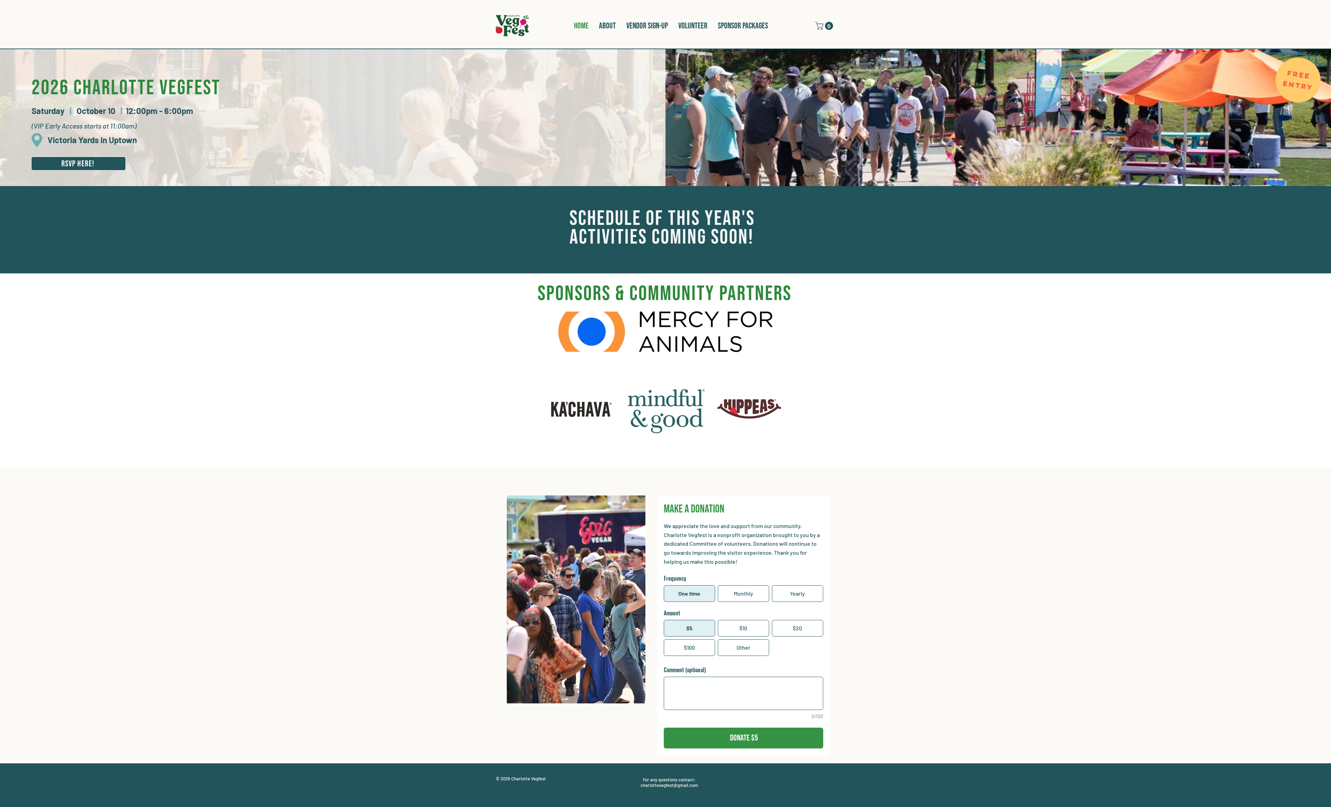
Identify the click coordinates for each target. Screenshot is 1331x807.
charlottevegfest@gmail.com (669, 785)
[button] (825, 26)
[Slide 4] (672, 460)
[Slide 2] (663, 460)
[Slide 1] (658, 460)
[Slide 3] (668, 460)
